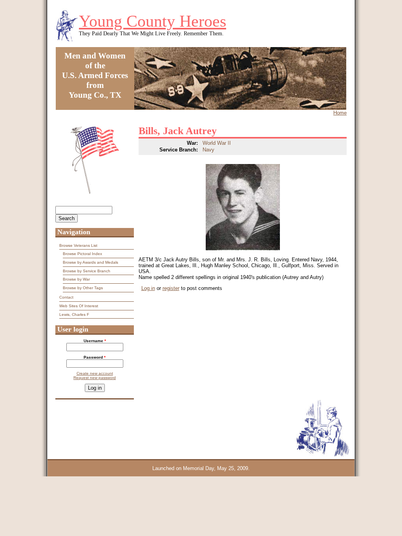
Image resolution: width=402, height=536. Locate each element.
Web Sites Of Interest (78, 306)
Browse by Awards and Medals (90, 262)
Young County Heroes (152, 21)
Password (95, 357)
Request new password (94, 378)
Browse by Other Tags (83, 288)
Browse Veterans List (78, 245)
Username (95, 341)
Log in (148, 288)
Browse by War (76, 279)
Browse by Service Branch (86, 271)
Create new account (95, 373)
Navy (208, 150)
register (171, 288)
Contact (66, 297)
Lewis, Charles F (74, 314)
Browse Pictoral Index (82, 254)
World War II (217, 143)
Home (340, 113)
